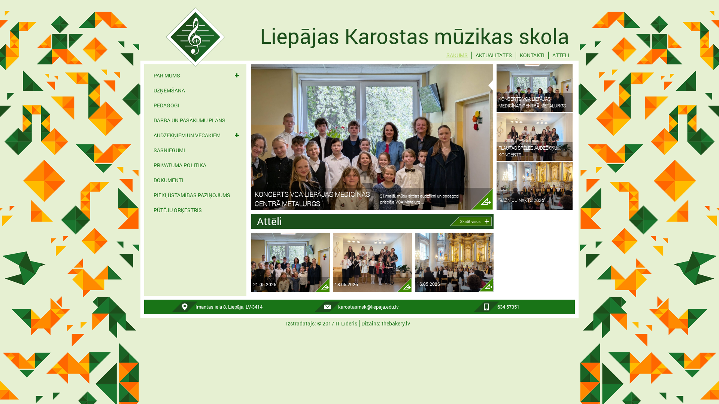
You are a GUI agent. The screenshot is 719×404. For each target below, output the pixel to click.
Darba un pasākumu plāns (189, 120)
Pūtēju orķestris (178, 210)
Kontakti (532, 55)
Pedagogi (166, 105)
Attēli (560, 55)
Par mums (167, 75)
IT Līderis (346, 323)
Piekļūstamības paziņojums (192, 195)
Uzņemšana (169, 90)
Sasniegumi (169, 150)
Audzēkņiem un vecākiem (187, 135)
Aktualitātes (494, 55)
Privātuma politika (180, 165)
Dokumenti (168, 180)
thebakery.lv (396, 323)
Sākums (457, 55)
